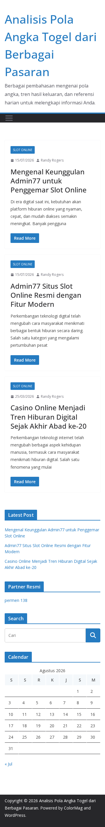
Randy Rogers (52, 160)
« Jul (8, 764)
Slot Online (22, 150)
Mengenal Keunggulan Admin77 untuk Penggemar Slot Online (48, 181)
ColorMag (73, 808)
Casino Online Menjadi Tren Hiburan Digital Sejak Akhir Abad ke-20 (48, 416)
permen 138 (16, 600)
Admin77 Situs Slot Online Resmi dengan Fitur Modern (45, 295)
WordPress (15, 815)
